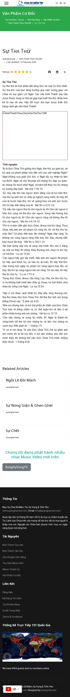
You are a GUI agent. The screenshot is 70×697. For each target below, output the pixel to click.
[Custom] (64, 3)
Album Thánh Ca (11, 569)
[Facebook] (57, 3)
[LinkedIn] (57, 72)
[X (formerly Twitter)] (65, 72)
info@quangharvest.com (48, 510)
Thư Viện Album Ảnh (12, 563)
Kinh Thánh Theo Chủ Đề (30, 59)
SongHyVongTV (16, 467)
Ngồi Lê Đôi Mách (21, 380)
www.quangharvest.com (15, 510)
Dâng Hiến (7, 592)
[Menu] (6, 3)
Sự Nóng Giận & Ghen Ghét (29, 405)
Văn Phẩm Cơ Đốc (11, 575)
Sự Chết (12, 430)
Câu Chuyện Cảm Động (14, 557)
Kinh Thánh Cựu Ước (12, 545)
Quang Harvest (48, 690)
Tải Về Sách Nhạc (11, 604)
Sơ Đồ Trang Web (11, 610)
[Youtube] (60, 3)
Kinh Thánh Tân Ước (12, 551)
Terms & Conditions (12, 616)
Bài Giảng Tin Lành (11, 598)
